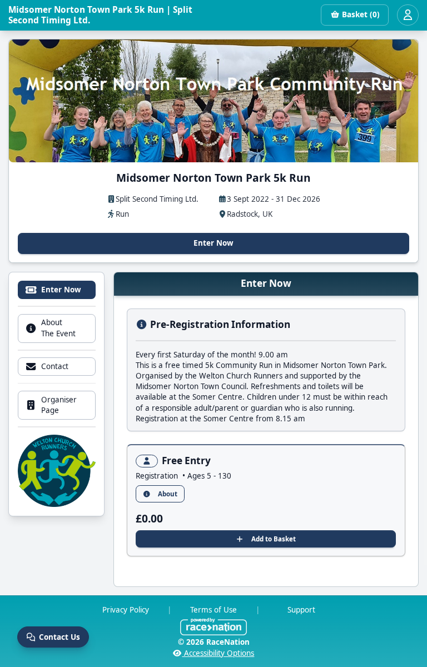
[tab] (57, 290)
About (167, 494)
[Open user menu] (407, 15)
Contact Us (59, 637)
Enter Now (213, 243)
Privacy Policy (125, 610)
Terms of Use (213, 610)
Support (301, 610)
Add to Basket (273, 539)
